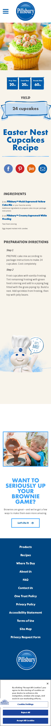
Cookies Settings (25, 704)
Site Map (26, 629)
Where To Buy (25, 563)
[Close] (47, 683)
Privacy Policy (25, 604)
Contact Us (25, 588)
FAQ (25, 580)
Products (25, 547)
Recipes (25, 555)
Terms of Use (25, 621)
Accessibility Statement (25, 612)
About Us (25, 571)
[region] (25, 703)
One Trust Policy (25, 596)
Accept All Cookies (25, 720)
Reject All (25, 712)
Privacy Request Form (25, 637)
